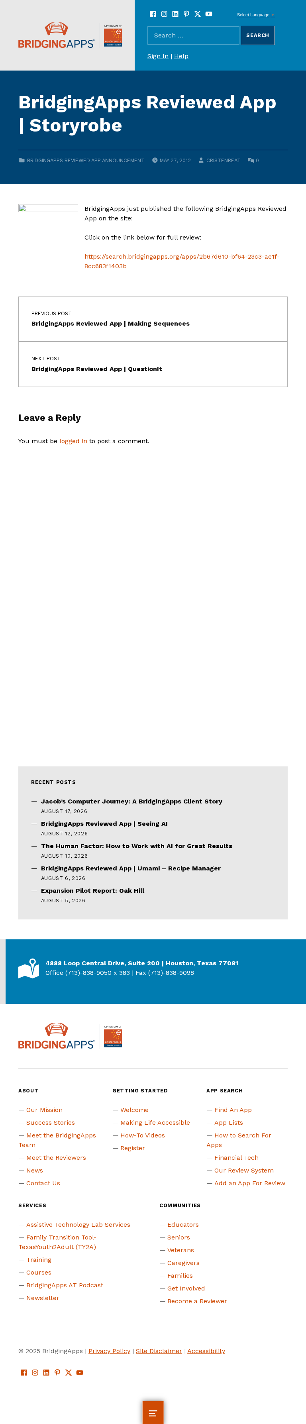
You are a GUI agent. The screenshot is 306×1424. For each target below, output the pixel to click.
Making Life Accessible (155, 1122)
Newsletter (42, 1298)
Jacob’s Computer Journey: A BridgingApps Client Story (131, 801)
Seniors (178, 1237)
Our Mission (44, 1110)
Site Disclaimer (159, 1351)
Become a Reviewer (197, 1301)
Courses (38, 1272)
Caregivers (183, 1263)
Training (38, 1259)
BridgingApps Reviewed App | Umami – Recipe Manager (131, 868)
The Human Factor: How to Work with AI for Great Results (136, 846)
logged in (73, 441)
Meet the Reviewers (56, 1157)
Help (181, 56)
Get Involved (186, 1288)
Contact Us (43, 1183)
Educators (183, 1224)
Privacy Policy (109, 1351)
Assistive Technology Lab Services (78, 1224)
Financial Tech (236, 1157)
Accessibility (206, 1351)
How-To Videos (142, 1135)
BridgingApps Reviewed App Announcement (86, 160)
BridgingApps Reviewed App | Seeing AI (104, 823)
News (34, 1170)
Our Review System (244, 1170)
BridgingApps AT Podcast (64, 1285)
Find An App (233, 1110)
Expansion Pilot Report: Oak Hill (92, 890)
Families (180, 1275)
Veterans (180, 1250)
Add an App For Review (249, 1183)
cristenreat (223, 160)
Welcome (134, 1110)
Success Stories (50, 1122)
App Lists (228, 1122)
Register (132, 1148)
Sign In (158, 56)
